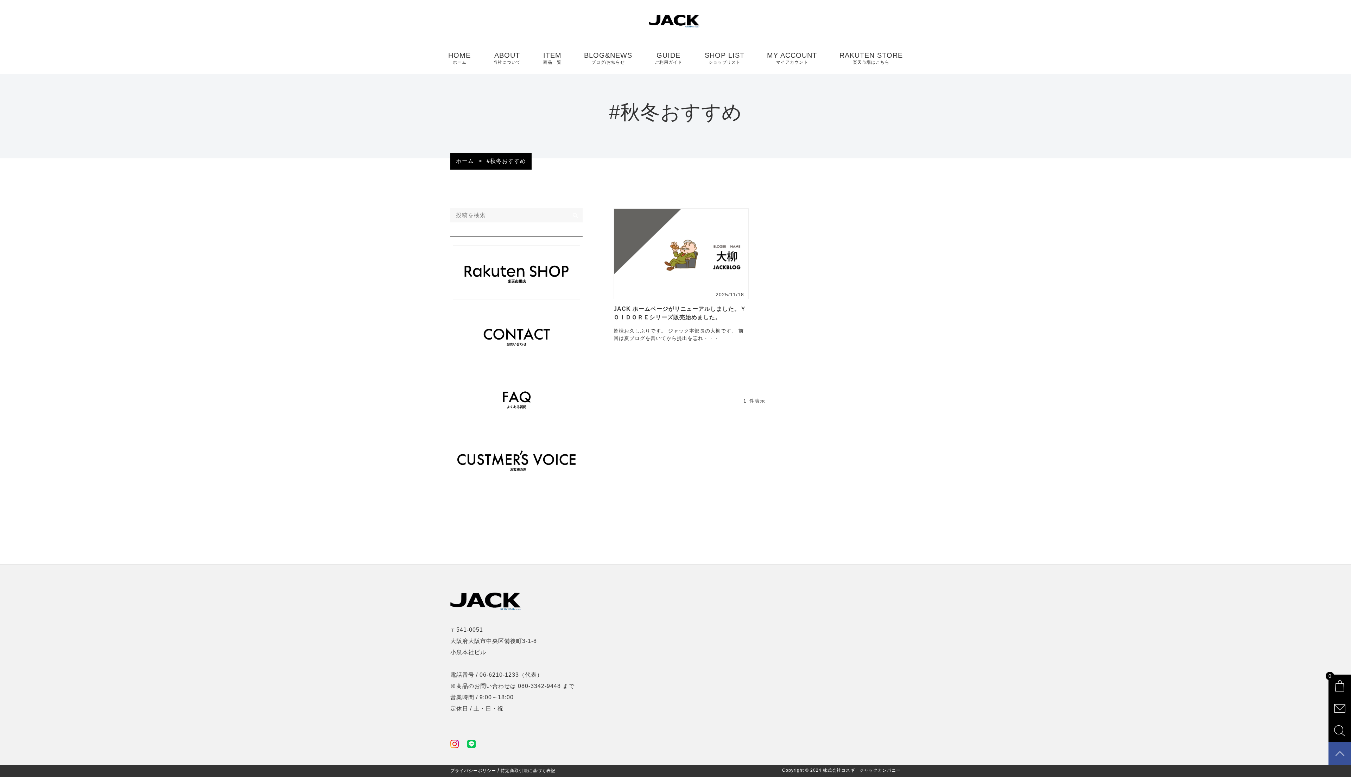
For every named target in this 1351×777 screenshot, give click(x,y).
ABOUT (507, 58)
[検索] (576, 215)
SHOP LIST (724, 58)
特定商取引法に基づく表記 (528, 771)
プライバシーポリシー (473, 771)
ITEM (552, 58)
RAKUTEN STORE (871, 58)
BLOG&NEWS (608, 58)
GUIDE (668, 58)
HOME (459, 58)
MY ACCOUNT (792, 58)
